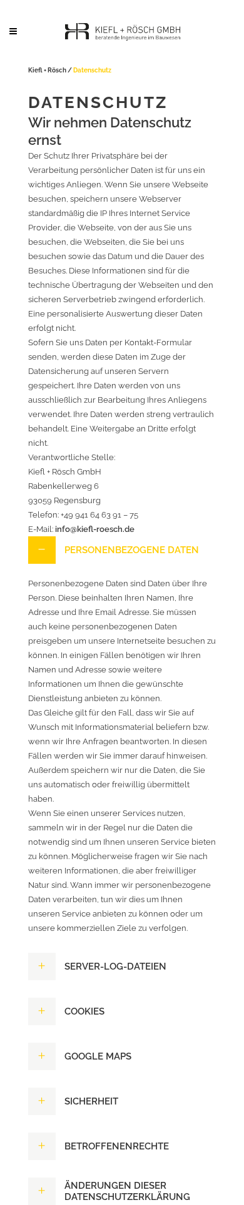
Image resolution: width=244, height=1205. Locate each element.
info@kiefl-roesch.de (95, 529)
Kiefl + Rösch (47, 70)
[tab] (122, 550)
